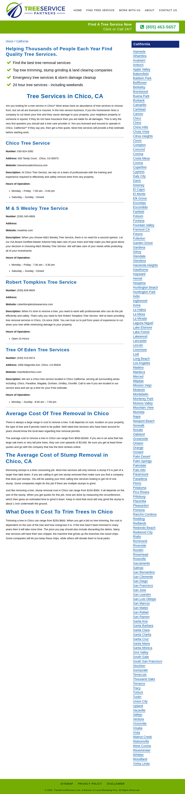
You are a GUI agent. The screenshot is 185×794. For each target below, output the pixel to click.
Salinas (138, 568)
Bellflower (140, 82)
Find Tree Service (100, 10)
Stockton (139, 666)
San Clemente (143, 577)
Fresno (138, 234)
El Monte (139, 194)
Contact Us (168, 10)
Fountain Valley (143, 225)
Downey (138, 185)
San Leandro (142, 594)
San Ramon (141, 617)
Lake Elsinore (142, 327)
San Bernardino (144, 572)
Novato (138, 430)
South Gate (141, 657)
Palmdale (139, 465)
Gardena (139, 247)
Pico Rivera (141, 492)
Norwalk (138, 425)
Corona (138, 154)
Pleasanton (141, 505)
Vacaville (139, 710)
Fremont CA (141, 229)
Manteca (139, 372)
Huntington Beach (145, 287)
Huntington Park (144, 292)
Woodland (140, 759)
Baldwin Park (142, 78)
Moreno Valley (143, 403)
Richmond (140, 541)
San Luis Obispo (144, 599)
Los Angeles (141, 363)
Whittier (138, 755)
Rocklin (138, 550)
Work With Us (129, 10)
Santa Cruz (141, 639)
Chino (137, 122)
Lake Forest (141, 332)
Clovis (137, 140)
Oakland (139, 434)
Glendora (139, 260)
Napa (136, 416)
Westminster (141, 750)
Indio (136, 296)
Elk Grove (140, 198)
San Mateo (140, 608)
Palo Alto (139, 470)
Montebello (140, 394)
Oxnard (138, 452)
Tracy (137, 688)
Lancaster (140, 341)
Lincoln (138, 345)
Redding (139, 519)
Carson (138, 114)
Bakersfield (141, 74)
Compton (139, 145)
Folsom (138, 216)
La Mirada (140, 318)
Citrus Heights (143, 136)
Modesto (139, 390)
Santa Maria (141, 643)
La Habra (139, 309)
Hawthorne (140, 269)
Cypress (139, 171)
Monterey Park (143, 398)
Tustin (137, 697)
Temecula (139, 674)
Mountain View (143, 407)
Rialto (137, 536)
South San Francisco (147, 661)
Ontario (138, 443)
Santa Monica (142, 648)
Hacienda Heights (145, 265)
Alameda (139, 51)
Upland (138, 706)
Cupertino (140, 167)
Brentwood (140, 91)
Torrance (139, 683)
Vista (136, 732)
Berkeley (139, 87)
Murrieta (138, 412)
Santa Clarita (142, 634)
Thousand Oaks (144, 679)
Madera (138, 367)
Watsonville (141, 741)
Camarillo (139, 105)
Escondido (140, 207)
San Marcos (141, 603)
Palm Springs (142, 461)
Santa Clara (141, 630)
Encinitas (139, 203)
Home (78, 10)
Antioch (138, 65)
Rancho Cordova (145, 514)
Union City (140, 701)
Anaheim (139, 60)
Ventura (138, 719)
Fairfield (138, 211)
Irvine (137, 305)
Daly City (139, 176)
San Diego (140, 581)
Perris (137, 483)
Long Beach (141, 358)
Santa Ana (140, 621)
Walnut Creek (142, 737)
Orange (138, 447)
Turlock (138, 692)
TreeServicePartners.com (67, 790)
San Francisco (143, 585)
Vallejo (137, 714)
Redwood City (143, 532)
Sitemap (67, 783)
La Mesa (139, 314)
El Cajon (139, 189)
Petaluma (139, 487)
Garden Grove (143, 243)
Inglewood (140, 300)
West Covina (142, 746)
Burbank (139, 100)
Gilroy (137, 251)
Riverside (139, 545)
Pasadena (140, 479)
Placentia (139, 501)
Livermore (140, 349)
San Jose (139, 590)
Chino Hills (140, 127)
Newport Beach (144, 421)
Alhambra (139, 56)
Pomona (139, 510)
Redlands (139, 523)
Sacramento (141, 563)
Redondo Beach (144, 528)
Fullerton (139, 238)
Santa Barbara (143, 625)
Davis (137, 180)
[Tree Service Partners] (36, 10)
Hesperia (139, 283)
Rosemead (140, 554)
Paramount (140, 474)
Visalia (137, 728)
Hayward (139, 274)
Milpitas (138, 381)
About (150, 10)
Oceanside (140, 439)
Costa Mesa (141, 158)
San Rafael (141, 612)
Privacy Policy (90, 783)
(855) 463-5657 (161, 27)
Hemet (137, 278)
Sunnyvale (140, 670)
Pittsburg (139, 496)
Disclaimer (116, 783)
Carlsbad (139, 109)
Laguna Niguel (143, 323)
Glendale (139, 256)
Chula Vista (141, 131)
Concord (139, 149)
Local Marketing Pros (106, 790)
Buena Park (141, 96)
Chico (137, 118)
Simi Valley (140, 652)
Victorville (140, 723)
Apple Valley (141, 69)
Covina (138, 163)
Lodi (136, 354)
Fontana (138, 220)
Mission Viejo (142, 385)
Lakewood (140, 336)
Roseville (139, 559)
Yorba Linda (141, 763)
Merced (138, 376)
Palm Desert (141, 456)
